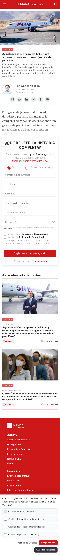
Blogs (10, 463)
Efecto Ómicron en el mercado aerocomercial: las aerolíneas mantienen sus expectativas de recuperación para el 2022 (29, 397)
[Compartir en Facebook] (40, 99)
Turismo (7, 50)
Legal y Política (15, 454)
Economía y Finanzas (18, 449)
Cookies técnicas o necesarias (22, 511)
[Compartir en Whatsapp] (19, 99)
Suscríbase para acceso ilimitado (30, 161)
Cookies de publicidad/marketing (23, 535)
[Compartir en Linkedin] (26, 99)
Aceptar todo (48, 543)
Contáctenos (14, 485)
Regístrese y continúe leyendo (30, 253)
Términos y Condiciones (34, 234)
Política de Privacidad (31, 237)
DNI (13, 167)
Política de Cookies (27, 543)
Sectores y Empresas (18, 440)
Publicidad (13, 481)
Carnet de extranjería (41, 167)
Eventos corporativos (18, 476)
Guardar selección (45, 550)
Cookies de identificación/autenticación (26, 519)
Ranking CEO (14, 459)
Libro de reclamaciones (20, 490)
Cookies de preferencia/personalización (26, 527)
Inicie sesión (40, 261)
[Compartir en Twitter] (33, 99)
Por (28, 86)
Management (14, 444)
